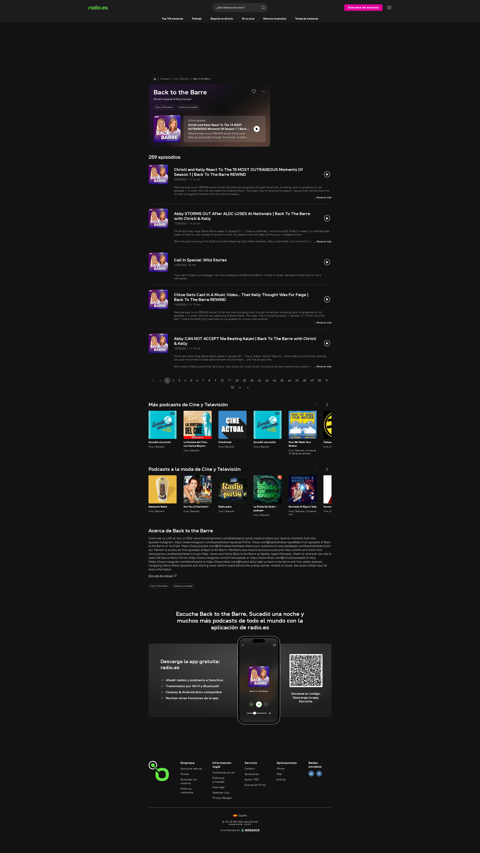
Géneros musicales (274, 18)
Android (281, 779)
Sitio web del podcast (160, 576)
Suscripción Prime (255, 785)
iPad (279, 774)
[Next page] (240, 388)
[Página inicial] (154, 78)
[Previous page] (161, 381)
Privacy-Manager (222, 798)
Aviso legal (218, 787)
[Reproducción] (257, 129)
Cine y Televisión (164, 107)
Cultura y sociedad (188, 107)
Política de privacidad (218, 780)
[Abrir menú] (389, 7)
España (242, 815)
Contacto (249, 768)
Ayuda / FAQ (251, 779)
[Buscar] (263, 7)
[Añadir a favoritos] (254, 91)
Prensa (185, 774)
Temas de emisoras (306, 18)
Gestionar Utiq (220, 792)
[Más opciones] (263, 91)
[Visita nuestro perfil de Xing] (319, 774)
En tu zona (248, 18)
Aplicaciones (251, 774)
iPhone (280, 768)
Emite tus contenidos (187, 791)
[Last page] (247, 388)
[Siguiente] (327, 403)
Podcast (197, 18)
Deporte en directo (222, 18)
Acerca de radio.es (191, 768)
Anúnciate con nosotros (189, 781)
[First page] (153, 381)
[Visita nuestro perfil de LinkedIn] (311, 774)
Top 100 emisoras (172, 18)
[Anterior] (316, 403)
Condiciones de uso (223, 772)
